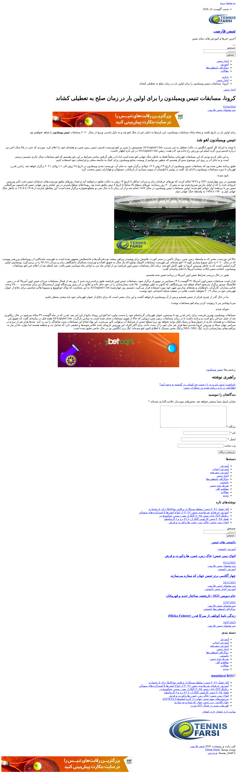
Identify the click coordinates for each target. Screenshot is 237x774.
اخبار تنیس (223, 61)
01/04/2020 (229, 106)
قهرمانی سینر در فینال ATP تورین (209, 705)
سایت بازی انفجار (226, 711)
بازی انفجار (208, 711)
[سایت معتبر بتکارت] (118, 126)
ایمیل (232, 439)
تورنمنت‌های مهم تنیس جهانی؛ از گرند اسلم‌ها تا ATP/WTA (195, 699)
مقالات (225, 70)
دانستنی (224, 482)
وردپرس (212, 752)
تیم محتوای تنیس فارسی (222, 110)
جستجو (231, 47)
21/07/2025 (229, 602)
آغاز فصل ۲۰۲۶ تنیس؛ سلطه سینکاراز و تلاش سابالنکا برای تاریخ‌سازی (188, 509)
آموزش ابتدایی (220, 469)
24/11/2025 (229, 582)
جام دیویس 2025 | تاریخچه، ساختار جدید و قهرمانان (201, 596)
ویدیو (226, 495)
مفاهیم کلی (222, 488)
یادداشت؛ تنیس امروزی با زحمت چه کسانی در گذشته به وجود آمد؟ (197, 384)
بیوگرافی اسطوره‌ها (217, 67)
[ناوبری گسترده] (234, 45)
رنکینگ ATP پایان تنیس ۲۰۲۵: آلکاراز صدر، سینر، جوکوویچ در (194, 515)
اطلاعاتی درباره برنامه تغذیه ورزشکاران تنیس (209, 387)
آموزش (224, 64)
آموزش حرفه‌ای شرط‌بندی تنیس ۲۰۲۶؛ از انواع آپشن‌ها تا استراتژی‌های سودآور (184, 512)
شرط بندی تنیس (219, 485)
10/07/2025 (229, 622)
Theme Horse (212, 749)
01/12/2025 (229, 562)
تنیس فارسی (224, 31)
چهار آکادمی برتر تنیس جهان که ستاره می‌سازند (203, 576)
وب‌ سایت (230, 445)
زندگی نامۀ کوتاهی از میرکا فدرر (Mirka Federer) (202, 616)
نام (233, 432)
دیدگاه (231, 426)
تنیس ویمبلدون (214, 369)
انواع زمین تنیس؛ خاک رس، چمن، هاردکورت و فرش (199, 522)
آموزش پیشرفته (219, 472)
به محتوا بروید (228, 3)
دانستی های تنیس (223, 542)
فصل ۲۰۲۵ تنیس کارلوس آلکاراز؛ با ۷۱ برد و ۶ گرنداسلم (196, 519)
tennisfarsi (218, 675)
